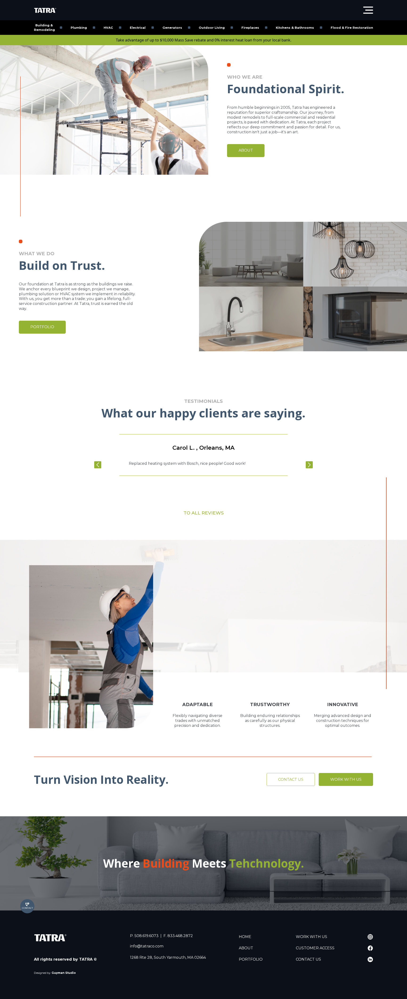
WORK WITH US (346, 779)
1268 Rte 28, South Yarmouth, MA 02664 (168, 957)
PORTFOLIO (42, 327)
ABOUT (246, 150)
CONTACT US (290, 779)
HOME (245, 936)
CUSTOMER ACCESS (315, 948)
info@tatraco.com (146, 946)
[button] (103, 464)
